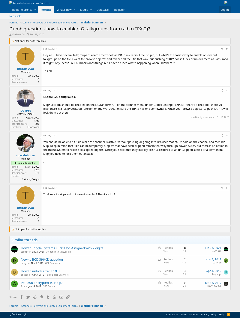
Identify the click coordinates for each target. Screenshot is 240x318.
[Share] (222, 49)
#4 (227, 187)
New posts (15, 16)
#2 (227, 90)
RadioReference (22, 9)
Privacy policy (208, 314)
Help (221, 314)
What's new (64, 9)
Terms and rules (190, 314)
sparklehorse (25, 155)
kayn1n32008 (214, 285)
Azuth (24, 286)
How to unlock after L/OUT (40, 271)
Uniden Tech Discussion (58, 251)
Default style (20, 314)
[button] (35, 9)
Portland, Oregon (30, 179)
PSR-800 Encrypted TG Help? (41, 282)
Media (84, 9)
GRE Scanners (52, 263)
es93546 (25, 251)
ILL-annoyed (33, 127)
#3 (227, 135)
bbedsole (25, 274)
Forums (46, 9)
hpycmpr (216, 274)
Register (119, 9)
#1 (227, 48)
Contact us (172, 314)
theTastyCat (18, 34)
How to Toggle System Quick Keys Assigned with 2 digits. (62, 248)
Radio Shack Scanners (57, 274)
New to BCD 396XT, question (42, 259)
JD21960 (25, 110)
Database (103, 9)
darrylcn (25, 263)
